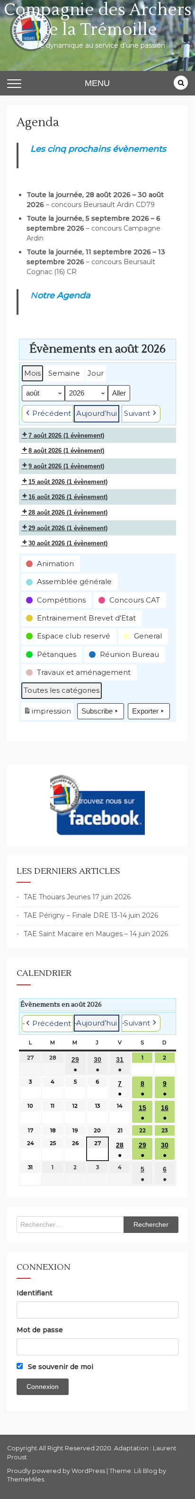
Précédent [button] (51, 413)
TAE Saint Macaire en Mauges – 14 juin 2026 (96, 934)
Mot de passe (40, 1330)
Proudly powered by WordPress (56, 1470)
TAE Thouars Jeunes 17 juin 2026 (77, 897)
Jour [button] (96, 373)
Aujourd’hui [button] (96, 413)
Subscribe (97, 711)
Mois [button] (32, 373)
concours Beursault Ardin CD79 (103, 204)
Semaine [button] (64, 373)
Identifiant (35, 1293)
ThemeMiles (25, 1479)
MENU (97, 83)
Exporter (145, 711)
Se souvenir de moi (59, 1366)
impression (47, 713)
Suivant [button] (137, 413)
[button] (50, 564)
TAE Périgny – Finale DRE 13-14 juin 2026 (91, 915)
